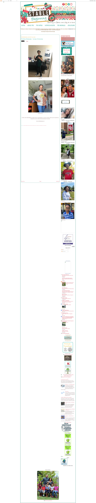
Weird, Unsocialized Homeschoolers (67, 278)
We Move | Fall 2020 (68, 304)
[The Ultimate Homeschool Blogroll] (68, 341)
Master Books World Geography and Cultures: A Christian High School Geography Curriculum (68, 292)
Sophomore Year (42, 125)
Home (40, 181)
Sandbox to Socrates (65, 330)
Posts (63, 249)
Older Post (57, 181)
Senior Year (38, 125)
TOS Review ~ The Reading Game (69, 384)
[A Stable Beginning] (68, 272)
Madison (33, 125)
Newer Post (22, 181)
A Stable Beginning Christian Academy (27, 125)
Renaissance (64, 281)
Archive (68, 36)
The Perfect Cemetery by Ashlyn (66, 328)
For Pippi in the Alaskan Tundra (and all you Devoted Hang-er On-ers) (70, 283)
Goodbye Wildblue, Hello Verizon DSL (66, 397)
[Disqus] (40, 141)
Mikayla (35, 125)
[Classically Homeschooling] (68, 352)
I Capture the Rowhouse (65, 310)
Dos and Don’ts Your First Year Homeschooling (68, 288)
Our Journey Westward (65, 274)
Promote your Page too (68, 273)
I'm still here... (67, 391)
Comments (63, 251)
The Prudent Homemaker (65, 333)
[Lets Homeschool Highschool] (67, 354)
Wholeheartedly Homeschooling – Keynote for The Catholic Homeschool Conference (67, 301)
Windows (67, 322)
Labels (65, 36)
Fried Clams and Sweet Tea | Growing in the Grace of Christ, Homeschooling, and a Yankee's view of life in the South (67, 317)
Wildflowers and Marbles (65, 300)
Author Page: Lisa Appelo (65, 331)
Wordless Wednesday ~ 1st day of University (32, 39)
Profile (62, 36)
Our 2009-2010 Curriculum (64, 379)
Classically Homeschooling (66, 290)
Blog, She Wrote (64, 294)
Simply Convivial (64, 297)
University (45, 125)
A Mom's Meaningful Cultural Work (66, 298)
